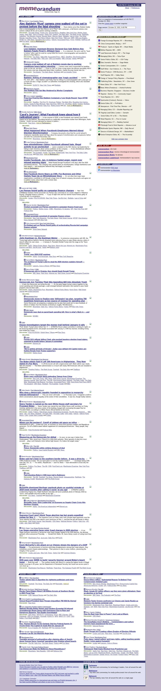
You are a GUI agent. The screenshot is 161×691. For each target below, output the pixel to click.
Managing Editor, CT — (114, 122)
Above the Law (61, 246)
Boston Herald (58, 477)
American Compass (112, 620)
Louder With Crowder (36, 415)
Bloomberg (36, 139)
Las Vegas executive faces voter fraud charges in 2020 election (48, 530)
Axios (28, 252)
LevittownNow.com (38, 599)
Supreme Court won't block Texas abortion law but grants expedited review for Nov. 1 (51, 516)
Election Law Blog (25, 247)
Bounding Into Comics (43, 40)
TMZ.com (67, 38)
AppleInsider (60, 152)
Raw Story (31, 123)
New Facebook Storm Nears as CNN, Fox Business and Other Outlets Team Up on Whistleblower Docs (52, 175)
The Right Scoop (75, 34)
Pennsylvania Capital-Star (128, 584)
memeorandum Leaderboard (108, 158)
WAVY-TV (60, 104)
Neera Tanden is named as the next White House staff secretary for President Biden (50, 405)
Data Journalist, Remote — (114, 62)
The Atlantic (37, 72)
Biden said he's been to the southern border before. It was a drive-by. (52, 459)
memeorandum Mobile (106, 155)
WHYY (35, 93)
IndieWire (22, 36)
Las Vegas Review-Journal (40, 528)
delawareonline (69, 477)
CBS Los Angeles (81, 38)
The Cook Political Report (39, 647)
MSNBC (35, 316)
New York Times (57, 38)
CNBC (51, 209)
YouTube (116, 633)
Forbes (66, 307)
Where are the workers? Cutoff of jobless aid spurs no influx (48, 422)
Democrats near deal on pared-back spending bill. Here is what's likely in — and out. (56, 313)
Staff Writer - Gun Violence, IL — (115, 69)
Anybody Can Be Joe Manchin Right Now (36, 633)
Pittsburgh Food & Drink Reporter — (118, 125)
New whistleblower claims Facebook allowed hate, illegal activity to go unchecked (52, 145)
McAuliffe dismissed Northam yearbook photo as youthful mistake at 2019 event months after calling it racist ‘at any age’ (51, 488)
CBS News (31, 40)
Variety (21, 34)
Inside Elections (33, 291)
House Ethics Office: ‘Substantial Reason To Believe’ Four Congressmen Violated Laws (107, 581)
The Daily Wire (64, 34)
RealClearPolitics (35, 622)
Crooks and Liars (34, 553)
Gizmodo (43, 616)
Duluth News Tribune (48, 332)
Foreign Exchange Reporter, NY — (116, 41)
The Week (129, 653)
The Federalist (106, 595)
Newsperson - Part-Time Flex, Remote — (115, 106)
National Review (37, 105)
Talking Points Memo (40, 246)
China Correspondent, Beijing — (113, 44)
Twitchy (54, 40)
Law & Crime (74, 36)
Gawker (55, 34)
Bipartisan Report (119, 605)
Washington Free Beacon (39, 359)
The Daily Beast (33, 33)
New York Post (71, 33)
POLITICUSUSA (39, 198)
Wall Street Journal (32, 89)
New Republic (47, 521)
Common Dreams (70, 553)
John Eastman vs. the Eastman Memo (38, 238)
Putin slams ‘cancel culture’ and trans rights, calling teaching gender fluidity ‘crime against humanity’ (112, 640)
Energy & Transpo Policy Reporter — (117, 78)
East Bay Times (31, 38)
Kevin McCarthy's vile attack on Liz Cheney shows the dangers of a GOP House (53, 546)
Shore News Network (40, 229)
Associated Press (63, 40)
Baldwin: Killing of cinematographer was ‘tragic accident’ (51, 78)
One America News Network (62, 380)
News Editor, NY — (113, 84)
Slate (30, 246)
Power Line (44, 33)
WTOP (75, 218)
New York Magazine (39, 218)
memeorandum (103, 149)
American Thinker (55, 102)
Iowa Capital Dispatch (46, 450)
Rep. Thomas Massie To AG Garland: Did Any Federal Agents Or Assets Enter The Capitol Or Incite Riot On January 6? (45, 625)
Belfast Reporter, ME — (110, 50)
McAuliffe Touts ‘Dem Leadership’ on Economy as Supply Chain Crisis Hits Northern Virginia (54, 503)
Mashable (59, 584)
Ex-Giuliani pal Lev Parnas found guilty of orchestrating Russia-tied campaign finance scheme (56, 226)
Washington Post (42, 142)
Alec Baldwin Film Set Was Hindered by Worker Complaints (48, 91)
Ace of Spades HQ (34, 628)
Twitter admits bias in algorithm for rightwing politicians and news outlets (46, 581)
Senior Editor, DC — (111, 103)
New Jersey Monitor (99, 584)
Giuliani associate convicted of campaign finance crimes (47, 216)
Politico (22, 200)
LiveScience (49, 614)
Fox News (25, 41)
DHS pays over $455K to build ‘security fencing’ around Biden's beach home (52, 561)
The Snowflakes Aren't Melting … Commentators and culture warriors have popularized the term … (109, 623)
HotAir (37, 62)
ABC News (48, 378)
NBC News (37, 112)
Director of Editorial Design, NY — (117, 131)
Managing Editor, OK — (112, 56)
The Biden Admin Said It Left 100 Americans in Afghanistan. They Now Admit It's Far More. (52, 362)
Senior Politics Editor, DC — (114, 59)
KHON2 (77, 40)
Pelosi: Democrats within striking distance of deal (44, 448)
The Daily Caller (81, 152)
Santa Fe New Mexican (37, 104)
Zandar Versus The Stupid (108, 654)
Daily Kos (46, 105)
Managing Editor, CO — (116, 109)
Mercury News (57, 36)
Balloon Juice (54, 247)
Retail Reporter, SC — (113, 119)
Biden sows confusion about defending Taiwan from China (48, 376)
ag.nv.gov (44, 538)
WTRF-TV (22, 40)
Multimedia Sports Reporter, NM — (117, 128)
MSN (95, 607)
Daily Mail (28, 34)
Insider (45, 152)
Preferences (135, 8)
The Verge (51, 152)
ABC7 (63, 57)
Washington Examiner (81, 273)
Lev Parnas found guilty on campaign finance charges (46, 190)
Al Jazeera (66, 209)
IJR (30, 468)
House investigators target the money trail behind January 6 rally (52, 325)
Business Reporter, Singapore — (117, 91)
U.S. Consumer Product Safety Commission (36, 606)
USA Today (68, 413)
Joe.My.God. (28, 154)
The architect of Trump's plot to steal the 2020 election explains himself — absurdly (54, 263)
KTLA (72, 40)
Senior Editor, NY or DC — (114, 116)
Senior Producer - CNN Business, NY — (116, 72)
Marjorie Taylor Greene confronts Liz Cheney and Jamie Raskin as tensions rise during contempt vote (111, 602)
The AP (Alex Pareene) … (78, 412)
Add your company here (119, 139)
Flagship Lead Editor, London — (114, 113)
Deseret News (46, 36)
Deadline (63, 33)
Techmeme (93, 665)
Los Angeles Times (36, 21)
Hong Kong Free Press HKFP (81, 382)
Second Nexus (54, 33)
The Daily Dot (47, 584)
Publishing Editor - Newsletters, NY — (117, 81)
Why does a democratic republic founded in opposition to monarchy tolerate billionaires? (51, 393)
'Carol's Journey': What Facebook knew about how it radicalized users (49, 116)
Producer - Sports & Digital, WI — (116, 47)
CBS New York (42, 220)
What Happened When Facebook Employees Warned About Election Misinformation (53, 131)
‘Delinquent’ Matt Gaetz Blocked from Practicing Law (105, 649)
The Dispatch (28, 384)
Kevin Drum (74, 290)
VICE (98, 629)
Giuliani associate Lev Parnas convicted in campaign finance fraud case (53, 207)
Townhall (56, 369)
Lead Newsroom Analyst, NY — (115, 53)
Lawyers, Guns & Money (41, 266)
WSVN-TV (40, 614)
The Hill (49, 380)
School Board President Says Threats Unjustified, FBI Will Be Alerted (47, 601)
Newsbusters (40, 479)
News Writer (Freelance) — (115, 88)
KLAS (60, 538)
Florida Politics (123, 654)
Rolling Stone (55, 105)
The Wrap (68, 104)
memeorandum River (106, 152)
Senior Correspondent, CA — (113, 66)
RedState (85, 34)
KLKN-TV (36, 85)
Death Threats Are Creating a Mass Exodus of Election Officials (110, 631)
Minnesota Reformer (90, 585)
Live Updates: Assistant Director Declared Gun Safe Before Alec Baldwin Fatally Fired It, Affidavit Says (54, 50)
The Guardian (37, 152)
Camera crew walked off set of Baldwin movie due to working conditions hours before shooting (52, 65)
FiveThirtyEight (43, 256)
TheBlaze (76, 369)
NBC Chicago (66, 58)
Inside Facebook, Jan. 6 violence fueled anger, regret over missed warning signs (53, 161)
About (127, 8)
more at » (38, 41)
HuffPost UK (85, 40)
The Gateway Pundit (69, 568)
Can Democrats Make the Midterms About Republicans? (42, 649)
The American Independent (47, 506)
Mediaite (66, 36)
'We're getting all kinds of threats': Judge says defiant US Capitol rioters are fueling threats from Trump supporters (55, 350)
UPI (64, 105)
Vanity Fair (48, 34)
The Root (117, 595)
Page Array (57, 568)
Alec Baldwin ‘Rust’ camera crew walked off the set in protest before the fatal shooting (53, 25)
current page (109, 23)
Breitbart (86, 104)
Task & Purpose (38, 34)
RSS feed (114, 168)
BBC (68, 384)
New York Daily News (47, 223)
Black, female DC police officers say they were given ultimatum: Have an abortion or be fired (112, 592)
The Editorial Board (37, 390)
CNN (34, 188)
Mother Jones (82, 33)
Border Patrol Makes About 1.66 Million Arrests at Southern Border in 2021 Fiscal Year (46, 592)
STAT (68, 616)
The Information (31, 172)
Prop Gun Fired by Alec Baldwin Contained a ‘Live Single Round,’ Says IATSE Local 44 (56, 99)
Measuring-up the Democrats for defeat (37, 437)
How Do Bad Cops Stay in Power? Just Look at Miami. (106, 614)
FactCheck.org (57, 466)
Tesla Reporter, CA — (109, 97)
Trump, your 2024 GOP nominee (37, 254)
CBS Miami (96, 616)
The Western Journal (34, 36)
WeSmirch (93, 676)
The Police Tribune (44, 38)
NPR (72, 38)
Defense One (57, 651)
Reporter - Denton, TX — (115, 94)
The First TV (44, 102)
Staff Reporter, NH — (112, 75)
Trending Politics (34, 369)
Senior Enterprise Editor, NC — (116, 134)
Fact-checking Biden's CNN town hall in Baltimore (44, 475)
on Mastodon (115, 170)
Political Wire (28, 211)
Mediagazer (93, 671)
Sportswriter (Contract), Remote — (114, 100)
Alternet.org (71, 246)
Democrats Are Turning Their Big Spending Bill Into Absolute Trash (53, 282)
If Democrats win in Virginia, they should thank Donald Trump (49, 271)
